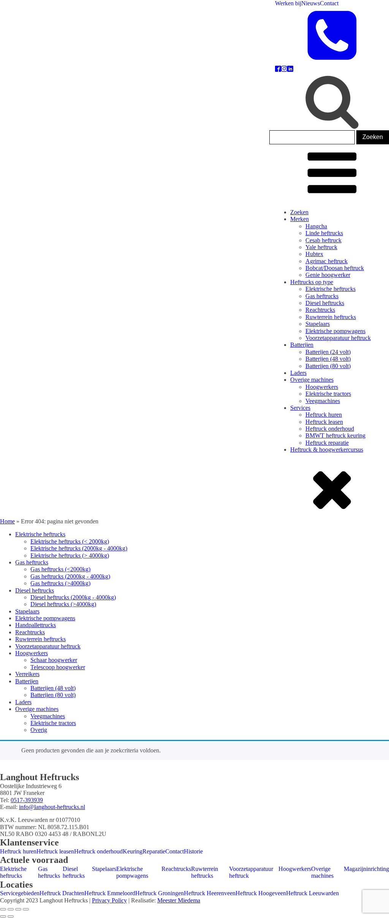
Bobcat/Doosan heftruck (334, 268)
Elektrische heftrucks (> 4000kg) (69, 555)
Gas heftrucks (321, 296)
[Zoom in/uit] (3, 909)
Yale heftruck (321, 247)
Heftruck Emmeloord (109, 893)
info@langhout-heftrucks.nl (52, 807)
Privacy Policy (109, 900)
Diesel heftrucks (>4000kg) (63, 604)
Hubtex (314, 254)
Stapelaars (317, 324)
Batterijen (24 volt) (328, 352)
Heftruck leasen (324, 422)
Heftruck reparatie (327, 442)
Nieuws (310, 3)
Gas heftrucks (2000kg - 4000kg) (70, 576)
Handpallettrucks (35, 625)
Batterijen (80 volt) (328, 366)
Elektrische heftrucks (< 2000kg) (69, 541)
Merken (299, 219)
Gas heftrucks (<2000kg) (60, 569)
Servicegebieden (20, 893)
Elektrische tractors (328, 393)
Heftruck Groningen (159, 893)
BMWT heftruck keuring (335, 435)
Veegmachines (322, 401)
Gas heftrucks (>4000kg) (60, 583)
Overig (38, 730)
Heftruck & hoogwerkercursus (326, 449)
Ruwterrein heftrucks (330, 317)
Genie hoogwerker (327, 275)
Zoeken (299, 212)
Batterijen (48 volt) (328, 359)
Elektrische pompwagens (335, 331)
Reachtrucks (320, 310)
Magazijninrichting (366, 869)
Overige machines (312, 379)
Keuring (132, 851)
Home (7, 521)
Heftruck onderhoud (329, 428)
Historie (193, 851)
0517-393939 (27, 800)
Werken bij (288, 3)
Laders (298, 373)
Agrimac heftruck (326, 261)
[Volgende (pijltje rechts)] (11, 916)
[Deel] (18, 909)
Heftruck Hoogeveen (261, 893)
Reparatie (153, 851)
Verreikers (27, 674)
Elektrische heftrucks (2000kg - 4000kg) (78, 548)
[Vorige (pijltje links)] (3, 916)
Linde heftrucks (324, 233)
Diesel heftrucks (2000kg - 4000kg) (73, 597)
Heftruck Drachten (62, 893)
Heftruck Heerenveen (210, 893)
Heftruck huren (323, 414)
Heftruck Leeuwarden (312, 893)
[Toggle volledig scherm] (11, 909)
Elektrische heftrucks (330, 289)
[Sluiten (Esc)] (26, 909)
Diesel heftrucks (324, 303)
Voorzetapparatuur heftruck (338, 338)
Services (300, 407)
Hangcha (316, 226)
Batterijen (301, 344)
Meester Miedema (178, 900)
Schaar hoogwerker (53, 660)
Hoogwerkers (321, 387)
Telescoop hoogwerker (57, 667)
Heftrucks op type (311, 282)
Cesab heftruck (323, 240)
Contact (329, 3)
